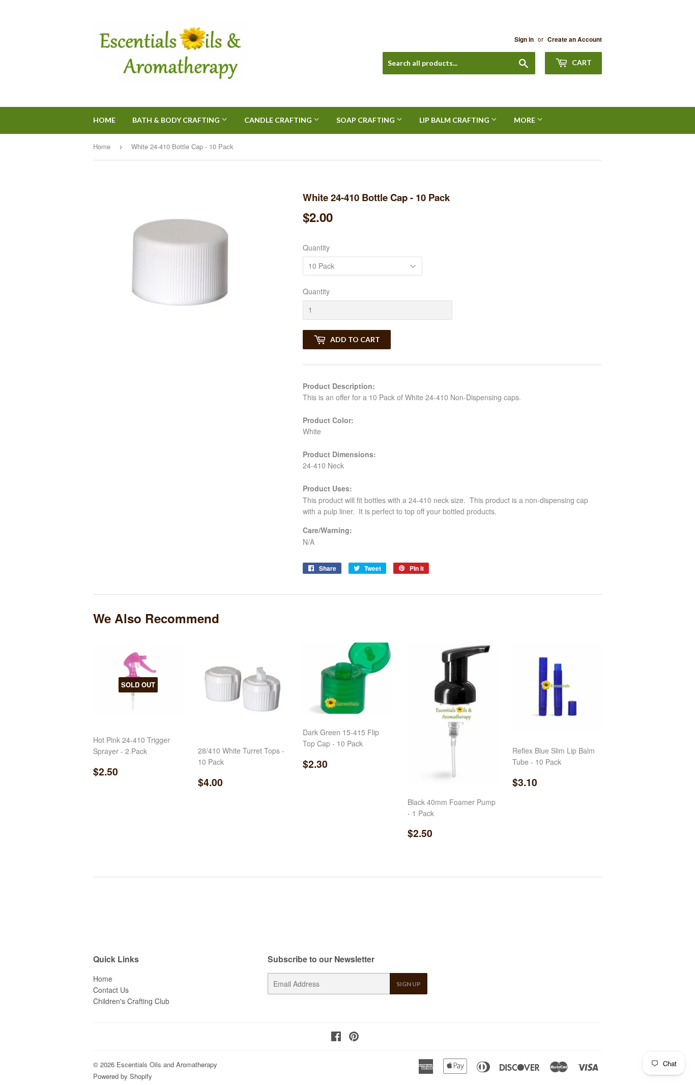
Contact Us (111, 990)
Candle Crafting (278, 120)
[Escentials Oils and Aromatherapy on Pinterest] (354, 1037)
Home (104, 120)
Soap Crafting (366, 120)
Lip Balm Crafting (455, 120)
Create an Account (574, 39)
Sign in (524, 39)
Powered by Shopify (122, 1076)
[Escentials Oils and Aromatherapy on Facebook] (336, 1037)
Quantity (316, 247)
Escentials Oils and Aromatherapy (167, 1064)
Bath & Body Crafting (176, 120)
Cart (581, 62)
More (525, 120)
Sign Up (408, 984)
